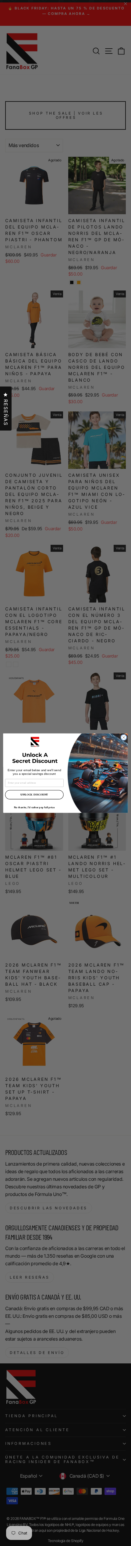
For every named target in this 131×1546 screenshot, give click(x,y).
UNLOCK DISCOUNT (34, 794)
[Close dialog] (123, 737)
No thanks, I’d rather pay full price (34, 807)
